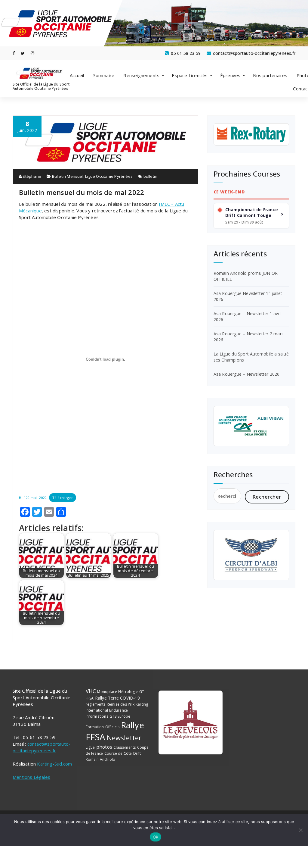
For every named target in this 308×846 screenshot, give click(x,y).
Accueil (77, 75)
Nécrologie (128, 691)
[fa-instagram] (32, 53)
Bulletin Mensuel (67, 176)
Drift (137, 753)
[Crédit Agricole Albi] (251, 426)
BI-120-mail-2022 (32, 497)
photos (104, 747)
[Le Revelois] (190, 722)
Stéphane (31, 176)
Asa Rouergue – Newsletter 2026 (247, 374)
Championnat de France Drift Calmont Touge (251, 212)
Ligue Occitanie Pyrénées (109, 176)
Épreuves (230, 75)
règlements (96, 704)
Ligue (90, 747)
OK (156, 837)
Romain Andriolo (101, 759)
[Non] (300, 830)
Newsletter (124, 737)
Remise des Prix (120, 704)
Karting (142, 704)
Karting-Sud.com (54, 764)
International (97, 710)
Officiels (112, 726)
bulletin (150, 176)
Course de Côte (118, 753)
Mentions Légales (31, 777)
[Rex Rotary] (251, 134)
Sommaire (104, 75)
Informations (97, 716)
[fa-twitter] (23, 53)
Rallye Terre (107, 698)
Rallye (132, 725)
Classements (124, 747)
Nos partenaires (270, 75)
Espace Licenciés (190, 75)
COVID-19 (130, 698)
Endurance (118, 710)
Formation (95, 726)
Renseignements (141, 75)
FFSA (96, 737)
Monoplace (107, 691)
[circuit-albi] (251, 555)
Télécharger (62, 497)
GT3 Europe (119, 716)
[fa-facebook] (14, 53)
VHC (91, 691)
